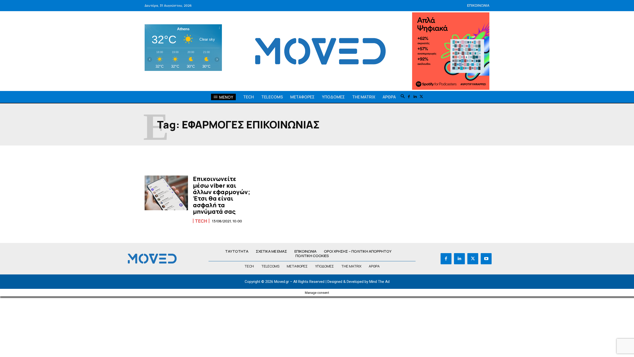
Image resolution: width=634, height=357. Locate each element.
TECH (201, 221)
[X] (421, 97)
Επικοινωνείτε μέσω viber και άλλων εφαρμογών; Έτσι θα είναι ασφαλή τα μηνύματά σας (221, 195)
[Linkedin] (415, 97)
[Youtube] (486, 258)
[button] (402, 96)
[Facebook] (409, 97)
